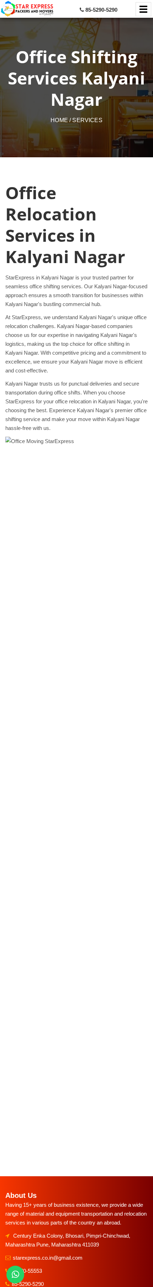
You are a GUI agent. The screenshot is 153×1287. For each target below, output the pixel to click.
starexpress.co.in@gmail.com (48, 1258)
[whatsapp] (15, 1274)
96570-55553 (27, 1271)
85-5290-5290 (28, 1284)
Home (59, 120)
